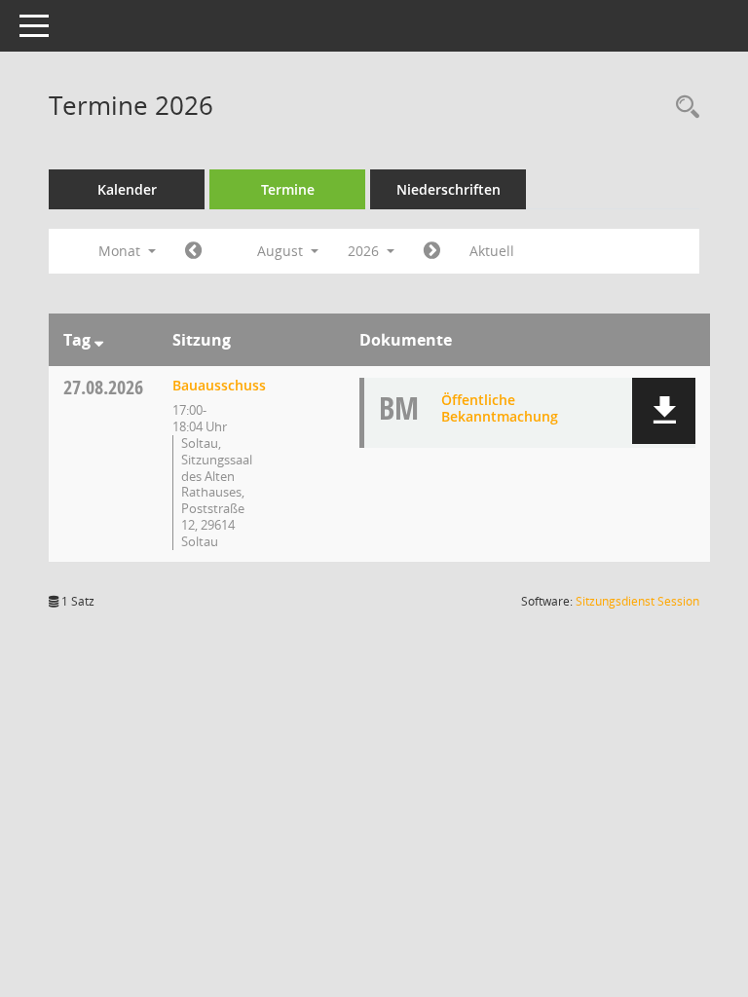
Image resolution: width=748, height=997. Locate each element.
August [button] (282, 250)
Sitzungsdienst (637, 601)
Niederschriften (448, 189)
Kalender (127, 189)
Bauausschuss (219, 385)
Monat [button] (121, 250)
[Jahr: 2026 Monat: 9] (432, 251)
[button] (663, 411)
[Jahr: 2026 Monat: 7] (193, 251)
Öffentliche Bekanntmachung (499, 407)
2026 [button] (365, 250)
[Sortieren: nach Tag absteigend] (98, 340)
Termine (288, 189)
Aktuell (491, 250)
